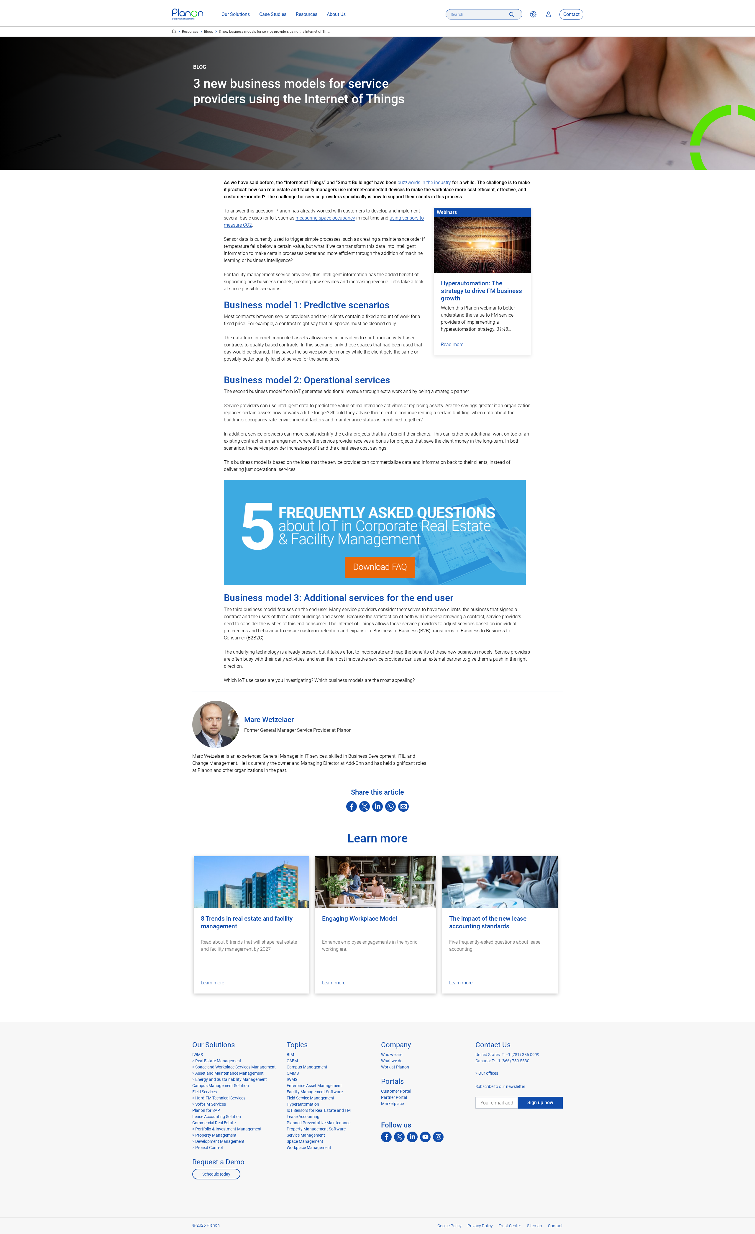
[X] (364, 806)
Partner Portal (394, 1097)
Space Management (305, 1141)
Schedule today (216, 1174)
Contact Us (493, 1045)
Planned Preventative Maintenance (318, 1122)
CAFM (292, 1060)
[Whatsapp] (390, 806)
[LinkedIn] (377, 806)
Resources (306, 14)
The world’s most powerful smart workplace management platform (174, 31)
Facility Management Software (315, 1091)
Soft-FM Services (210, 1104)
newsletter (515, 1086)
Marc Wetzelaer (269, 720)
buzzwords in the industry (424, 182)
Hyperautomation (303, 1104)
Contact (571, 14)
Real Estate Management (217, 1060)
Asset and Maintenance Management (229, 1073)
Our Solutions (235, 14)
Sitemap (534, 1225)
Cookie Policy (449, 1225)
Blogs (208, 32)
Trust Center (510, 1225)
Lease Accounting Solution (216, 1116)
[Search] (511, 14)
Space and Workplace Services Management (235, 1067)
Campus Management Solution (220, 1085)
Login (548, 14)
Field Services (204, 1091)
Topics (297, 1045)
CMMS (293, 1073)
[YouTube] (425, 1137)
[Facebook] (351, 806)
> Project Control (207, 1147)
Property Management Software (316, 1129)
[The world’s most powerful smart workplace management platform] (188, 14)
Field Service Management (310, 1098)
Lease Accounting (303, 1116)
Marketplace (392, 1103)
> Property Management (214, 1135)
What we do (392, 1060)
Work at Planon (395, 1067)
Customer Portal (396, 1091)
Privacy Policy (480, 1225)
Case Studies (272, 14)
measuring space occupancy (325, 218)
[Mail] (403, 806)
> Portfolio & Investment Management (227, 1129)
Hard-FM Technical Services (220, 1098)
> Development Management (218, 1141)
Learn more (212, 983)
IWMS (197, 1054)
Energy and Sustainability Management (231, 1079)
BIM (290, 1054)
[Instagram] (438, 1137)
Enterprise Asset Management (314, 1085)
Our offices (488, 1073)
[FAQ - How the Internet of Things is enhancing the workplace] (377, 532)
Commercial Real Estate (214, 1122)
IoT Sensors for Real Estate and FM (319, 1110)
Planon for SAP (206, 1110)
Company (396, 1045)
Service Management (306, 1135)
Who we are (391, 1054)
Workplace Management (309, 1147)
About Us (336, 14)
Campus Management (307, 1067)
